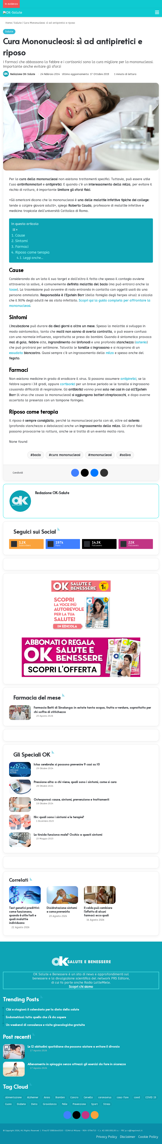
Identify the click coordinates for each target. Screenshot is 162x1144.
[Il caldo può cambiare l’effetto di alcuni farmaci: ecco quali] (100, 895)
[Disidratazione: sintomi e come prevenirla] (62, 895)
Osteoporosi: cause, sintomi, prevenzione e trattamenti (71, 799)
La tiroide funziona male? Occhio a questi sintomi (68, 834)
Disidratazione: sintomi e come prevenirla (62, 909)
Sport (94, 1104)
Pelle (64, 1104)
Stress (106, 1104)
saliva (126, 455)
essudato (16, 353)
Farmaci (21, 246)
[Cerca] (150, 13)
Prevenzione (79, 1104)
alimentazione (13, 1097)
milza (110, 353)
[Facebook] (75, 473)
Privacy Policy (106, 1137)
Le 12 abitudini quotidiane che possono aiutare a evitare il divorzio (74, 1046)
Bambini (60, 1097)
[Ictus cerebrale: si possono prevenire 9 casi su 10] (20, 769)
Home (8, 23)
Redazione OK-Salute (22, 74)
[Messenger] (94, 473)
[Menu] (157, 13)
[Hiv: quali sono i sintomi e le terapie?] (20, 822)
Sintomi (21, 241)
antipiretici (128, 379)
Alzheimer (32, 1097)
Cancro (74, 1097)
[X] (85, 473)
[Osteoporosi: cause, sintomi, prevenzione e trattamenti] (20, 804)
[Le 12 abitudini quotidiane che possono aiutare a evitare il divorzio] (14, 1051)
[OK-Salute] (12, 12)
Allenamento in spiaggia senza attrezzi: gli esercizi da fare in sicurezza (77, 1064)
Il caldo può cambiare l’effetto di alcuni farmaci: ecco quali (98, 911)
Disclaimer (127, 1137)
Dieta (34, 1104)
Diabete (21, 1104)
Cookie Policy (148, 1137)
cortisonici (67, 384)
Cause (20, 235)
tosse (13, 289)
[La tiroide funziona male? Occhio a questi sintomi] (20, 839)
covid (137, 1097)
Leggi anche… (33, 258)
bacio (37, 455)
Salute (18, 23)
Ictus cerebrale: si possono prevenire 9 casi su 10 (67, 764)
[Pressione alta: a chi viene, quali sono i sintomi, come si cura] (20, 787)
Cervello (88, 1097)
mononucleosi (101, 455)
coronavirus (104, 1097)
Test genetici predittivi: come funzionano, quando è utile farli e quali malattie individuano (24, 915)
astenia (141, 342)
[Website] (37, 499)
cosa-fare (122, 1097)
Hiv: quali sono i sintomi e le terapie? (59, 817)
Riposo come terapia (32, 252)
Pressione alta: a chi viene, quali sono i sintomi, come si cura (75, 782)
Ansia (47, 1097)
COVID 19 (150, 1097)
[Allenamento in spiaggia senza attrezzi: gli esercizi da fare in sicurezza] (14, 1069)
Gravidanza (50, 1104)
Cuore (8, 1104)
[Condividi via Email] (104, 473)
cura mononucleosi (65, 455)
